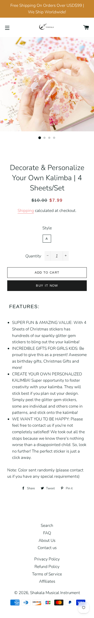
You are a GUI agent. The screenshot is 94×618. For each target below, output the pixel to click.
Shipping (26, 210)
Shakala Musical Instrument (55, 593)
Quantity (33, 256)
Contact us (47, 548)
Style (47, 228)
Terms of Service (47, 574)
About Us (47, 540)
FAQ (47, 533)
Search (47, 525)
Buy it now (47, 285)
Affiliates (47, 581)
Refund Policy (47, 566)
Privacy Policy (47, 559)
